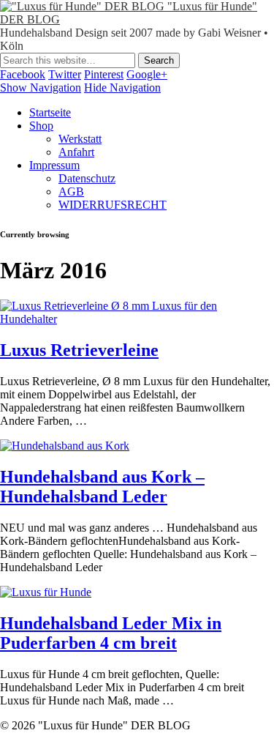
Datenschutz (86, 178)
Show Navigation (40, 87)
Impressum (54, 165)
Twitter (64, 74)
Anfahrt (76, 152)
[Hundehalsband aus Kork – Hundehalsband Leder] (64, 445)
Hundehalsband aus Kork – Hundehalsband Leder (102, 486)
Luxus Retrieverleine (79, 350)
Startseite (50, 112)
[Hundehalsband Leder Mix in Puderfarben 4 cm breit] (45, 592)
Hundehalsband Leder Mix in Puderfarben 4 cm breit (110, 633)
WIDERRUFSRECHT (112, 204)
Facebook (22, 74)
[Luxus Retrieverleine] (137, 319)
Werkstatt (80, 139)
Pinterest (103, 74)
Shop (41, 125)
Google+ (146, 74)
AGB (71, 191)
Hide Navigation (122, 87)
